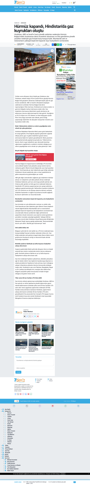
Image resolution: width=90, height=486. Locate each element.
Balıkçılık (26, 10)
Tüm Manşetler (11, 467)
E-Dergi (52, 10)
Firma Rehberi (9, 449)
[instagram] (40, 406)
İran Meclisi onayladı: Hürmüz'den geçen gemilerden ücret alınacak (47, 334)
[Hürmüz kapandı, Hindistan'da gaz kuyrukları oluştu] (34, 60)
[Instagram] (32, 316)
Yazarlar (39, 380)
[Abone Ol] (71, 45)
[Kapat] (89, 474)
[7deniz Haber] (19, 2)
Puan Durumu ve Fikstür (14, 465)
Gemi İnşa (40, 7)
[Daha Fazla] (61, 44)
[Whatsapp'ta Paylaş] (58, 44)
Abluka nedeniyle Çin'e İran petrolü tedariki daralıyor (21, 348)
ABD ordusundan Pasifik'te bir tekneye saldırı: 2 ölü (20, 334)
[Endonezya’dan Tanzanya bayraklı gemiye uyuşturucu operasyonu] (35, 342)
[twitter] (27, 406)
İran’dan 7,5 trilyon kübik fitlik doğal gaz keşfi (34, 334)
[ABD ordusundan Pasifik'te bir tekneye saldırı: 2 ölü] (21, 327)
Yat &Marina (33, 10)
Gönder (18, 372)
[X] (18, 394)
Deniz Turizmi (18, 10)
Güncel (16, 7)
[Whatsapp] (31, 394)
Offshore (40, 10)
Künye (38, 382)
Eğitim (70, 7)
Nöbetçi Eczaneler (12, 459)
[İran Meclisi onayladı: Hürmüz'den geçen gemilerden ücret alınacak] (48, 327)
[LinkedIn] (26, 394)
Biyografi (7, 452)
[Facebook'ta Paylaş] (53, 44)
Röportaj (64, 7)
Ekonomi (58, 7)
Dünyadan (46, 10)
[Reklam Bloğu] (66, 56)
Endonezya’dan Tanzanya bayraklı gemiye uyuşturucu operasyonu (33, 349)
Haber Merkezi (28, 311)
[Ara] (74, 7)
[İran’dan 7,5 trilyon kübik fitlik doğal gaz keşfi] (35, 327)
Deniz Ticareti (23, 7)
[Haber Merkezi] (18, 312)
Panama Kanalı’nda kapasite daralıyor (47, 347)
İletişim (51, 380)
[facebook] (14, 406)
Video (50, 379)
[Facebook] (27, 316)
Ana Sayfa (7, 409)
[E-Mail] (24, 316)
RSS (17, 401)
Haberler (16, 22)
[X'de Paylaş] (55, 44)
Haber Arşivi (10, 470)
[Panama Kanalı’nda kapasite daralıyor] (48, 342)
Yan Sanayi (48, 7)
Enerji (53, 7)
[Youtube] (37, 316)
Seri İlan (7, 450)
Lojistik (30, 7)
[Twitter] (30, 316)
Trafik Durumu (11, 463)
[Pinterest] (20, 394)
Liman (35, 7)
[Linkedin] (35, 316)
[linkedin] (78, 406)
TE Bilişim (73, 401)
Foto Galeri (39, 379)
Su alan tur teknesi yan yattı (58, 482)
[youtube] (52, 406)
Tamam (63, 473)
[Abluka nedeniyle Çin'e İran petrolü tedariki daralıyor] (21, 342)
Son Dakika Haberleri (12, 469)
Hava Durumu (11, 461)
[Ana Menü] (75, 10)
